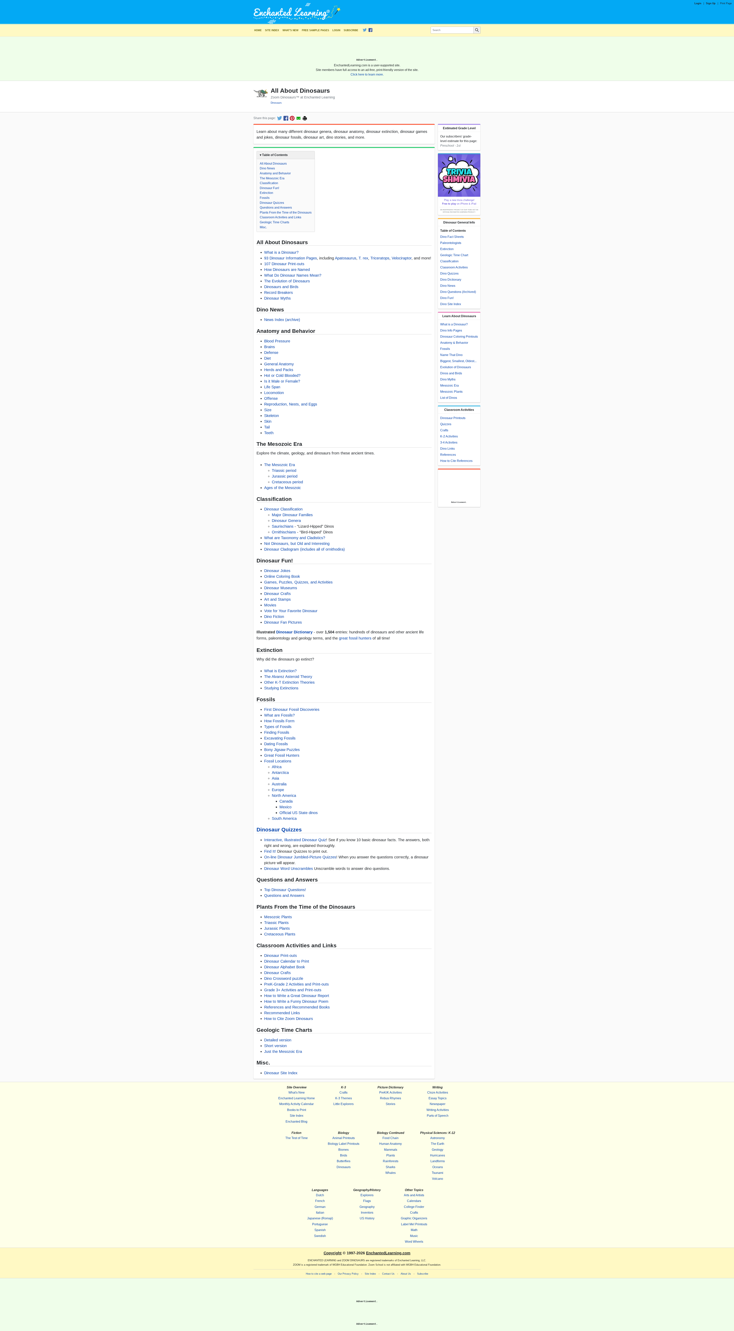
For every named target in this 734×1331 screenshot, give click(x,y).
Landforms (437, 1161)
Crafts (444, 430)
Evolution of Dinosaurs (455, 367)
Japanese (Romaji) (320, 1218)
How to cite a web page (319, 1273)
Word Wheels (414, 1241)
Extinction (266, 192)
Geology (437, 1149)
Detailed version (277, 1040)
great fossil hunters (355, 638)
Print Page (726, 3)
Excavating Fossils (280, 738)
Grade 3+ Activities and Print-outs (292, 990)
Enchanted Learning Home (296, 1098)
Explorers (367, 1195)
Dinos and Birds (451, 373)
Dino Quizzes (449, 273)
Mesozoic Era (449, 385)
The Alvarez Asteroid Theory (288, 676)
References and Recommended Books (297, 1007)
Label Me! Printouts (414, 1224)
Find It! (270, 851)
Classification (269, 183)
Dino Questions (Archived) (458, 291)
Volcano (437, 1178)
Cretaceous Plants (279, 934)
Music (414, 1236)
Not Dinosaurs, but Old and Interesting (297, 543)
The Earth (437, 1143)
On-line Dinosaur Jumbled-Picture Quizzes (300, 857)
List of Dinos (448, 397)
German (320, 1206)
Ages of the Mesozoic (282, 488)
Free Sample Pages (315, 30)
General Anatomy (279, 364)
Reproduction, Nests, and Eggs (290, 404)
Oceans (437, 1167)
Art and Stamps (277, 599)
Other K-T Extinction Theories (289, 682)
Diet (267, 358)
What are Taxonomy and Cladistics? (294, 538)
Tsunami (437, 1172)
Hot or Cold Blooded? (282, 375)
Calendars (414, 1201)
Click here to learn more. (367, 74)
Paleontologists (450, 243)
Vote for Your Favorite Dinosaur (290, 611)
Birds (343, 1155)
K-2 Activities (449, 436)
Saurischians (282, 526)
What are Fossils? (279, 715)
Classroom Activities (454, 267)
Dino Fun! (447, 298)
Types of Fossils (277, 727)
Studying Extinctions (281, 688)
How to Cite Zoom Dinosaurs (288, 1019)
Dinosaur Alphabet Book (284, 967)
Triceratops (379, 258)
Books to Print (296, 1110)
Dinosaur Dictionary (294, 632)
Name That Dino (451, 355)
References (448, 454)
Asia (275, 778)
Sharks (390, 1167)
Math (414, 1230)
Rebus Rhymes (390, 1098)
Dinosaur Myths (277, 298)
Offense (271, 398)
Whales (390, 1172)
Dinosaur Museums (280, 588)
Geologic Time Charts (274, 222)
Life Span (272, 387)
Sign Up (710, 3)
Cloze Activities (437, 1092)
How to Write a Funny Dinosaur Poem (296, 1001)
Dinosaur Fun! (269, 188)
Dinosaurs (276, 102)
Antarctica (280, 772)
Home (258, 30)
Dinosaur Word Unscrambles (288, 868)
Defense (271, 352)
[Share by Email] (298, 118)
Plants (390, 1155)
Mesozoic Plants (278, 917)
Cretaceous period (287, 482)
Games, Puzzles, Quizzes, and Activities (298, 582)
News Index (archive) (282, 320)
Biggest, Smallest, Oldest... (458, 361)
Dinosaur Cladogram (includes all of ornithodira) (304, 549)
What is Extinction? (280, 671)
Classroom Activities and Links (280, 217)
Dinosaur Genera (286, 520)
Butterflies (343, 1161)
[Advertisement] (367, 49)
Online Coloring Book (282, 576)
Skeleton (271, 416)
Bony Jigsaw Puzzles (282, 750)
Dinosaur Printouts (452, 418)
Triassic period (284, 470)
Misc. (263, 227)
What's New (290, 30)
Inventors (367, 1212)
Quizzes (445, 424)
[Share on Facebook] (285, 118)
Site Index (272, 30)
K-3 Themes (343, 1098)
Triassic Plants (276, 923)
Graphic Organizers (414, 1218)
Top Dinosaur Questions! (285, 890)
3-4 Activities (448, 442)
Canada (286, 801)
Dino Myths (448, 379)
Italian (320, 1212)
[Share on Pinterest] (292, 118)
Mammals (390, 1149)
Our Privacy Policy (348, 1273)
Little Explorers (343, 1104)
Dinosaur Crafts (277, 594)
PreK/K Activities (390, 1092)
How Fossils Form (279, 721)
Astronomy (437, 1138)
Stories (390, 1104)
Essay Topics (438, 1098)
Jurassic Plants (277, 928)
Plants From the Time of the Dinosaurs (286, 212)
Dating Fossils (276, 744)
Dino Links (447, 448)
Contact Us (388, 1273)
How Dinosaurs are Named (287, 269)
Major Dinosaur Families (292, 515)
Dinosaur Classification (283, 509)
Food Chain (390, 1138)
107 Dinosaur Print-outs (284, 264)
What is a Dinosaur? (281, 252)
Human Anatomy (390, 1143)
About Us (406, 1273)
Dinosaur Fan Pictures (283, 622)
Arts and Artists (414, 1195)
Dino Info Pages (451, 330)
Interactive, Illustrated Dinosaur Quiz (295, 840)
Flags (367, 1201)
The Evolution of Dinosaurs (287, 281)
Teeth (269, 433)
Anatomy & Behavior (454, 342)
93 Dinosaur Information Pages (290, 258)
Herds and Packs (278, 370)
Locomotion (274, 393)
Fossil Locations (277, 761)
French (320, 1201)
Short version (275, 1046)
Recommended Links (282, 1013)
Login (697, 3)
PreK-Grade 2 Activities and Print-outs (296, 984)
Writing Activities (437, 1110)
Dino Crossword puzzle (283, 978)
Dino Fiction (274, 616)
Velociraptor (402, 258)
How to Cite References (456, 460)
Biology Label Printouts (343, 1143)
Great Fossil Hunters (281, 755)
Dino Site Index (450, 304)
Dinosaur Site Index (280, 1073)
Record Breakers (278, 292)
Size (267, 410)
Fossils (265, 197)
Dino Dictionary (450, 279)
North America (284, 795)
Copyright (333, 1253)
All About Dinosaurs (273, 163)
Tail (267, 427)
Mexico (285, 807)
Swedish (320, 1236)
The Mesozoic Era (272, 178)
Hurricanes (437, 1155)
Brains (269, 347)
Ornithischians (284, 532)
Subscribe (351, 30)
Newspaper (437, 1104)
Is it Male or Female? (282, 381)
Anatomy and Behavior (275, 173)
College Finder (414, 1206)
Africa (277, 767)
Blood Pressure (277, 341)
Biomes (343, 1149)
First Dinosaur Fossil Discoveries (291, 709)
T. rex (363, 258)
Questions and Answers (276, 207)
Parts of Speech (437, 1115)
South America (284, 818)
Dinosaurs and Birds (281, 287)
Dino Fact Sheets (452, 236)
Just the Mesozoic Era (283, 1051)
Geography (367, 1206)
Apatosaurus (345, 258)
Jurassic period (284, 476)
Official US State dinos (298, 813)
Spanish (320, 1230)
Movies (270, 605)
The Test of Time (296, 1138)
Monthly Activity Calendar (296, 1104)
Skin (267, 421)
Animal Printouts (343, 1138)
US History (367, 1218)
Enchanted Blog (296, 1121)
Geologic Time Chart (454, 255)
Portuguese (320, 1224)
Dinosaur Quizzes (272, 202)
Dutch (320, 1195)
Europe (278, 790)
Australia (279, 784)
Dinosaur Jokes (277, 571)
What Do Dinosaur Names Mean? (292, 275)
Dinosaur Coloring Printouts (459, 336)
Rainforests (390, 1161)
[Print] (304, 118)
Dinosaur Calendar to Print (286, 961)
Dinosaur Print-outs (280, 955)
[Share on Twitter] (279, 118)
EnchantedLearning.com (388, 1253)
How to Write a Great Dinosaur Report (296, 996)
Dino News (267, 168)
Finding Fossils (276, 732)
